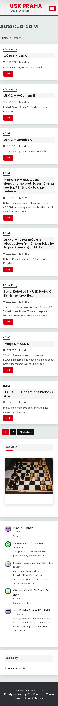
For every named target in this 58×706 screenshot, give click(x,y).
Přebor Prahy (10, 49)
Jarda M (25, 62)
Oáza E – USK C (16, 55)
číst (8, 73)
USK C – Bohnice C (18, 140)
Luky (15, 527)
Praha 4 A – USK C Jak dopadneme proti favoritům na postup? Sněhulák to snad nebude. (29, 185)
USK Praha (26, 6)
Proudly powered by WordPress (22, 694)
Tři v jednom (26, 527)
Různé (6, 133)
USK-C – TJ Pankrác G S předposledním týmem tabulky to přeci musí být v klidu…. (29, 243)
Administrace (15, 668)
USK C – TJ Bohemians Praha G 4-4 (28, 394)
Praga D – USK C (16, 344)
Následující (26, 431)
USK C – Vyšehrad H (19, 95)
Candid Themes (34, 697)
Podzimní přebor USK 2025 (38, 562)
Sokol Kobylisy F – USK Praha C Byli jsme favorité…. (28, 293)
